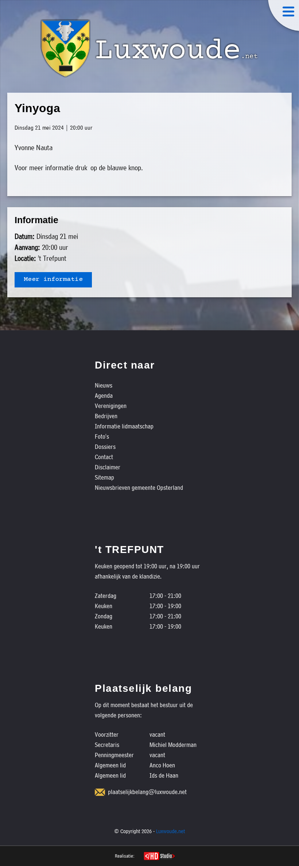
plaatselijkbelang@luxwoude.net (147, 792)
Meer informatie (53, 279)
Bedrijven (106, 416)
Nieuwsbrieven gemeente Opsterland (139, 487)
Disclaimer (107, 467)
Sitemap (104, 477)
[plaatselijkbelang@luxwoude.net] (100, 792)
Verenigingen (111, 405)
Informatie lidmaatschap (124, 426)
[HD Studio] (159, 857)
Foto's (102, 436)
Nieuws (103, 385)
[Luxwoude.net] (149, 48)
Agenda (104, 395)
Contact (104, 457)
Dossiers (105, 446)
